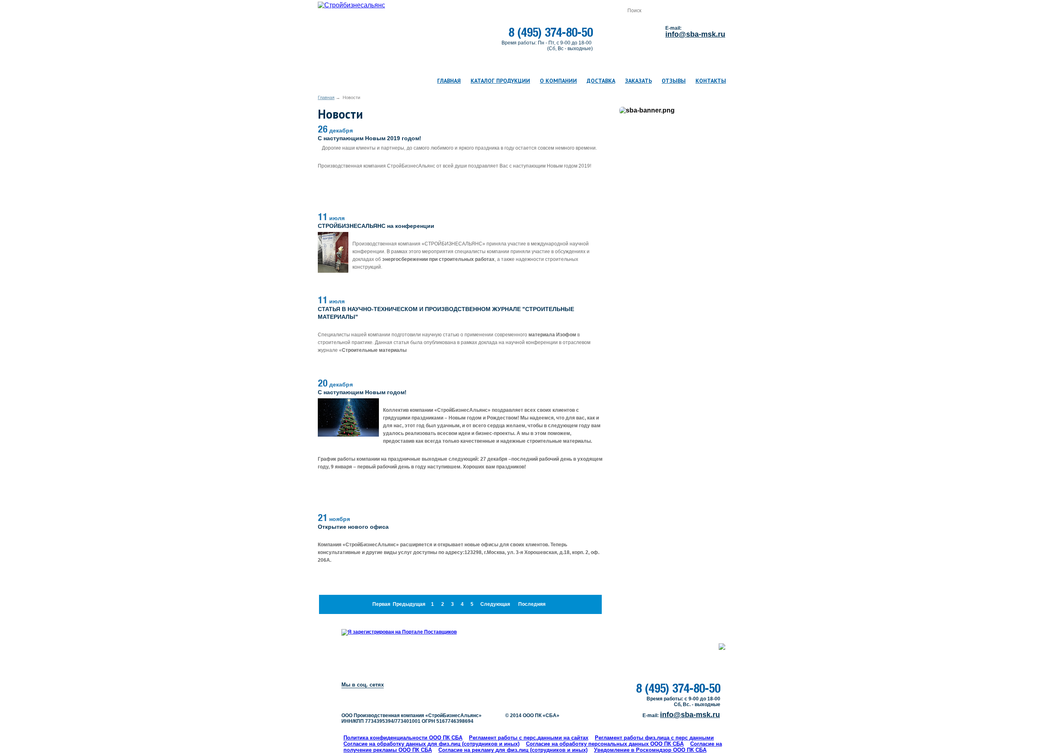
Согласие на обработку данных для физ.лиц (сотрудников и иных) (431, 744)
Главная (449, 80)
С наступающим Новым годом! (362, 392)
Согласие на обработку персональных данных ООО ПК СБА (605, 744)
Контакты (710, 80)
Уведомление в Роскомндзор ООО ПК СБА (650, 750)
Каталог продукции (500, 80)
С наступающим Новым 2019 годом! (369, 138)
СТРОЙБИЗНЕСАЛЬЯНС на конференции (376, 226)
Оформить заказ (582, 10)
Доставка (601, 80)
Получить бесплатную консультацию (463, 689)
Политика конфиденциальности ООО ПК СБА (402, 738)
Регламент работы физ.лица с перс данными (654, 738)
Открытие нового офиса (353, 526)
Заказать (638, 80)
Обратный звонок (629, 32)
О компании (558, 80)
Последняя (532, 604)
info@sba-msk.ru (695, 34)
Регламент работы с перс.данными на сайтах (528, 738)
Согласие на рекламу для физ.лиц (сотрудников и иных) (513, 750)
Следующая (495, 604)
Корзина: (451, 10)
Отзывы (674, 80)
